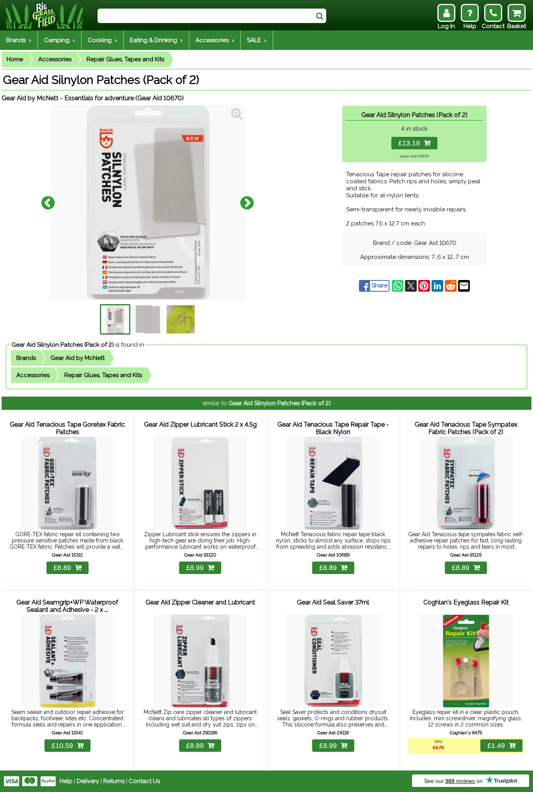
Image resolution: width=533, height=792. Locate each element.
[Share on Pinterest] (425, 285)
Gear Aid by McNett (78, 357)
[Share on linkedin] (438, 285)
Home (15, 59)
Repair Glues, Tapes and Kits (125, 59)
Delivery (88, 781)
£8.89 (62, 568)
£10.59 (62, 745)
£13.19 (411, 143)
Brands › (18, 40)
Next (247, 202)
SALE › (256, 40)
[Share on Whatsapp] (398, 285)
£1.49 (496, 745)
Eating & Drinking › (156, 40)
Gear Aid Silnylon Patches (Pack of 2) (63, 344)
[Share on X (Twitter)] (411, 285)
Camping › (59, 40)
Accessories (54, 59)
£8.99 (195, 568)
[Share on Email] (464, 285)
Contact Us (144, 781)
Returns (113, 781)
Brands (26, 357)
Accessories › (214, 40)
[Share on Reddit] (451, 285)
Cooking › (102, 40)
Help (66, 781)
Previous (48, 202)
